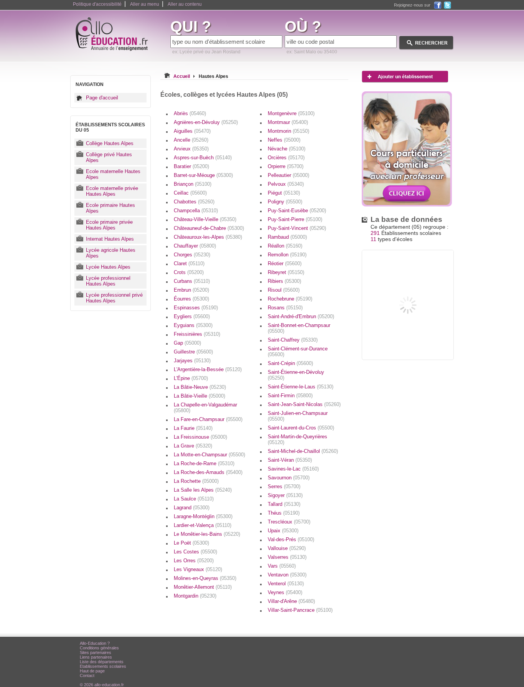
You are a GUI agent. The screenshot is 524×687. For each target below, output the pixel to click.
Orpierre (285, 166)
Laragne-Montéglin (203, 516)
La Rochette (196, 481)
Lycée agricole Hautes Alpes (110, 253)
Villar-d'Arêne (291, 601)
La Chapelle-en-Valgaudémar (205, 407)
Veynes (285, 592)
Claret (189, 263)
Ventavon (287, 575)
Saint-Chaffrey (293, 340)
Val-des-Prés (291, 539)
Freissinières (197, 334)
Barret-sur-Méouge (203, 175)
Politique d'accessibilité (97, 4)
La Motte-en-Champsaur (209, 454)
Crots (189, 272)
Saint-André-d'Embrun (301, 316)
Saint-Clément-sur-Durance (298, 351)
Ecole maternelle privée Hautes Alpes (112, 191)
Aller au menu (144, 4)
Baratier (191, 166)
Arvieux (191, 149)
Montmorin (288, 131)
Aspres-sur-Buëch (203, 157)
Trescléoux (289, 522)
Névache (286, 149)
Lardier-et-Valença (202, 525)
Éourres (191, 299)
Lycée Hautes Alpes (108, 267)
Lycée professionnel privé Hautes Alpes (114, 298)
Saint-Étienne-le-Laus (300, 387)
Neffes (284, 140)
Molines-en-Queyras (205, 578)
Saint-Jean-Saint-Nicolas (304, 404)
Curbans (192, 281)
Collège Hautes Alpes (109, 143)
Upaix (283, 530)
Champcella (196, 210)
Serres (284, 486)
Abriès (190, 113)
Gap (187, 343)
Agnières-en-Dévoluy (206, 122)
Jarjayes (192, 360)
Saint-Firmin (290, 395)
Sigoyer (285, 495)
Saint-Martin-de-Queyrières (297, 439)
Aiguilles (192, 131)
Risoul (284, 290)
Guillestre (193, 352)
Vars (282, 566)
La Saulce (194, 499)
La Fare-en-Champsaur (208, 419)
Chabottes (194, 202)
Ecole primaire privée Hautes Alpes (109, 225)
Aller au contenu (185, 4)
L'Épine (191, 378)
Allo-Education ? (95, 643)
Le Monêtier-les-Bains (207, 534)
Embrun (191, 290)
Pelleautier (288, 175)
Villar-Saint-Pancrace (300, 610)
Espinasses (196, 307)
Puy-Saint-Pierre (295, 219)
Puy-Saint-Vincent (297, 228)
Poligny (285, 202)
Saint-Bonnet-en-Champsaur (299, 328)
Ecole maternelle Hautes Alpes (113, 174)
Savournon (289, 478)
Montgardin (195, 596)
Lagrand (191, 507)
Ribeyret (286, 272)
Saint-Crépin (290, 363)
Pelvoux (286, 184)
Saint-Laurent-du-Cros (301, 428)
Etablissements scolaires (103, 666)
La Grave (193, 446)
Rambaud (287, 237)
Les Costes (195, 552)
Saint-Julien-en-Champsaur (298, 416)
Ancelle (191, 140)
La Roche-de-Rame (204, 463)
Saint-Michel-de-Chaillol (303, 451)
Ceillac (190, 193)
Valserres (287, 557)
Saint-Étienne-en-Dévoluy (296, 375)
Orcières (286, 157)
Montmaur (288, 122)
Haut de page (92, 671)
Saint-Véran (290, 460)
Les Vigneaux (198, 569)
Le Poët (191, 543)
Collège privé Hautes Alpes (109, 157)
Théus (284, 513)
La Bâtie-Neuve (200, 387)
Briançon (192, 184)
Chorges (192, 255)
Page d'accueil (102, 98)
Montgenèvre (291, 113)
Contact (87, 675)
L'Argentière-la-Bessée (208, 369)
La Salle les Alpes (203, 490)
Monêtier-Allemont (203, 587)
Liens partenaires (96, 657)
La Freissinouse (200, 437)
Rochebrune (290, 299)
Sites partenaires (95, 652)
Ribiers (284, 281)
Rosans (285, 307)
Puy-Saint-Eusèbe (297, 210)
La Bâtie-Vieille (199, 396)
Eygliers (192, 316)
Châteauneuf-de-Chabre (209, 228)
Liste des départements (102, 661)
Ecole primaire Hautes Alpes (110, 208)
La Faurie (193, 428)
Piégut (284, 193)
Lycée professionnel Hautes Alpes (108, 281)
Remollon (287, 255)
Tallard (284, 504)
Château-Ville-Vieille (205, 219)
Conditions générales (99, 648)
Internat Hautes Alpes (110, 239)
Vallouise (287, 548)
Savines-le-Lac (293, 469)
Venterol (286, 583)
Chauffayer (195, 246)
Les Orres (194, 560)
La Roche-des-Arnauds (208, 472)
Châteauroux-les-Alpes (208, 237)
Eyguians (193, 325)
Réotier (285, 263)
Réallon (285, 246)
